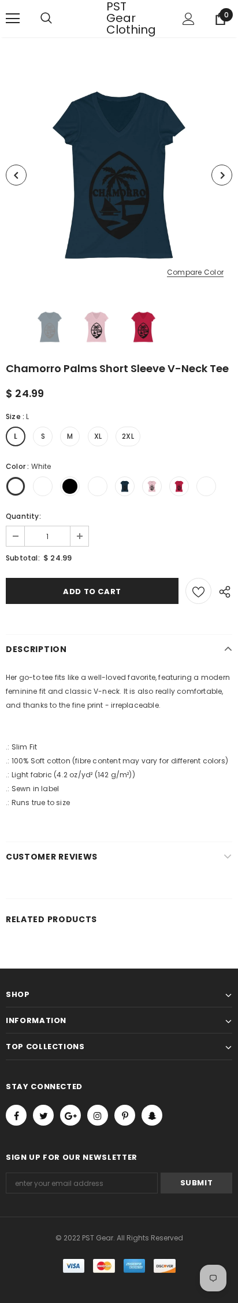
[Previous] (16, 175)
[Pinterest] (124, 1115)
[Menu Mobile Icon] (13, 19)
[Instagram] (97, 1115)
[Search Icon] (57, 18)
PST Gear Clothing (120, 18)
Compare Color (195, 272)
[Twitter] (43, 1115)
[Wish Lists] (198, 591)
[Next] (221, 175)
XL (98, 436)
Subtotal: (23, 558)
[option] (119, 175)
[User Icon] (189, 19)
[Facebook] (16, 1115)
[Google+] (70, 1115)
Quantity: (23, 516)
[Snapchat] (152, 1115)
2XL (128, 436)
